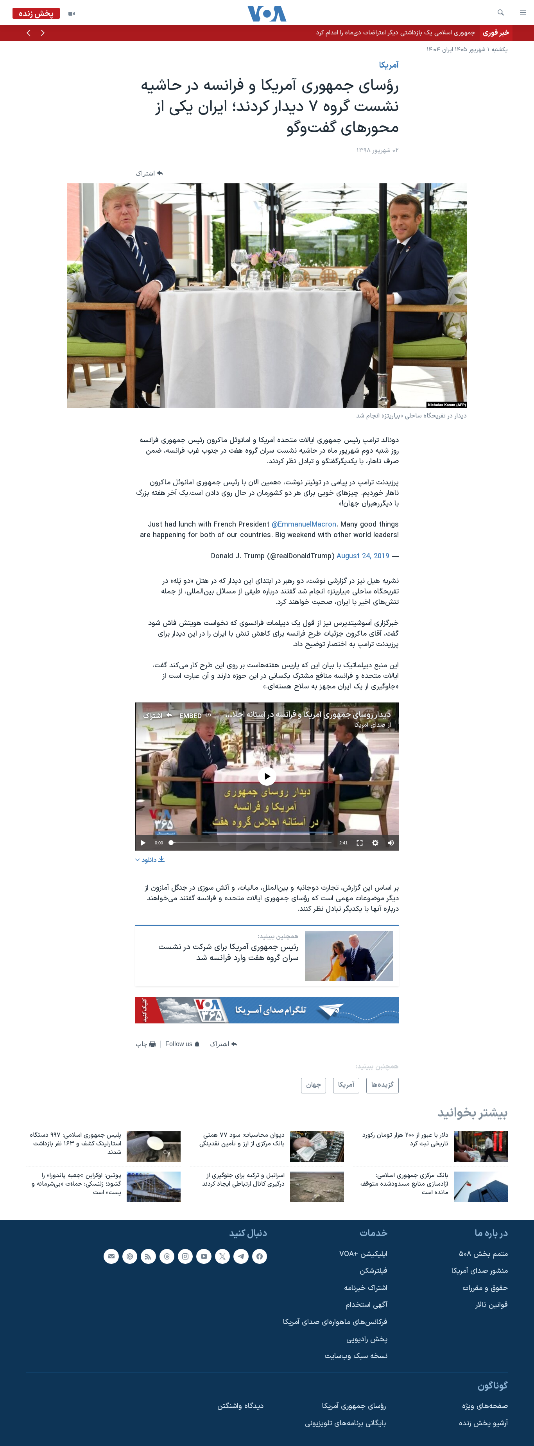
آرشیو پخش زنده (483, 1423)
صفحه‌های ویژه (485, 1406)
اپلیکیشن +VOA (363, 1254)
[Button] (149, 173)
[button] (43, 33)
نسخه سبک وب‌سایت (355, 1356)
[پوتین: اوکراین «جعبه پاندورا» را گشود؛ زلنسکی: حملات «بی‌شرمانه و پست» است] (154, 1187)
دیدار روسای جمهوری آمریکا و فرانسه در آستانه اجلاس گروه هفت (290, 715)
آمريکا (389, 65)
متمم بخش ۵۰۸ (483, 1254)
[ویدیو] (71, 14)
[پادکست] (129, 1256)
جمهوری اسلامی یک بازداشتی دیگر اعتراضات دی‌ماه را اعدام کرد (395, 33)
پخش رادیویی (366, 1339)
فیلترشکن (373, 1271)
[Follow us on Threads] (166, 1256)
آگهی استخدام (366, 1305)
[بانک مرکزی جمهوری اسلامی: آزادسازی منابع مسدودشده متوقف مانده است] (481, 1187)
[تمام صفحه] (359, 843)
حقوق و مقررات (485, 1288)
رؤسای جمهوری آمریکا (354, 1406)
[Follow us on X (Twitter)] (222, 1256)
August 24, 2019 (363, 556)
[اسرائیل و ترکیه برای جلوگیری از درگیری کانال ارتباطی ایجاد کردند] (317, 1187)
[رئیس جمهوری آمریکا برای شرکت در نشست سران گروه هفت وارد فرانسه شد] (349, 956)
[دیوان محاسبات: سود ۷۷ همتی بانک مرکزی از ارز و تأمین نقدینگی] (317, 1146)
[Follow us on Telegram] (240, 1256)
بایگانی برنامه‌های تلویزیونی (345, 1423)
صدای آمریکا (369, 725)
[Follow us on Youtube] (203, 1256)
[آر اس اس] (148, 1256)
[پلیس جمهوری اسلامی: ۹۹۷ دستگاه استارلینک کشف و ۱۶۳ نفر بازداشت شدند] (154, 1146)
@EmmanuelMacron (304, 525)
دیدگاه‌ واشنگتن (240, 1406)
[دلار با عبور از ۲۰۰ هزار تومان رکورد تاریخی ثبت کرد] (481, 1146)
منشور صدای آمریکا (480, 1271)
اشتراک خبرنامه (365, 1288)
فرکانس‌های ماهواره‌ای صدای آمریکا (335, 1322)
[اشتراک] (111, 1256)
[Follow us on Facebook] (259, 1256)
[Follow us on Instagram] (185, 1256)
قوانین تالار (491, 1305)
